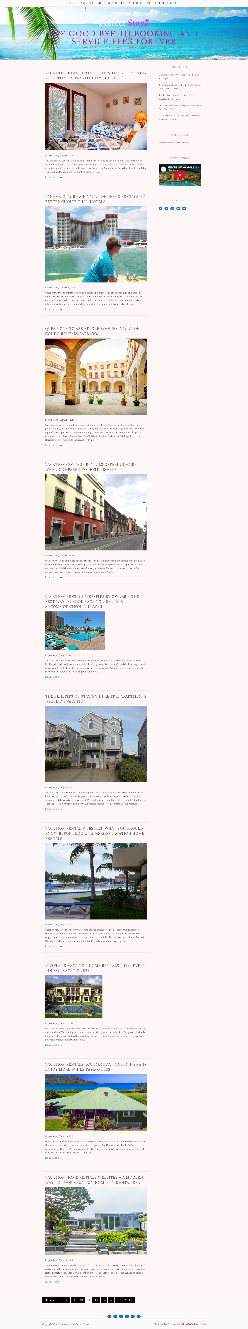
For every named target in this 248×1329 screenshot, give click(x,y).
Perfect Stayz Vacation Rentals (173, 142)
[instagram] (178, 208)
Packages (135, 3)
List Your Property (111, 3)
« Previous (50, 1299)
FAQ (147, 3)
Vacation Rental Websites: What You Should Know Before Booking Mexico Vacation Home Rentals (94, 833)
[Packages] (127, 1316)
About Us (87, 3)
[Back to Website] (139, 1316)
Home (72, 3)
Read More (53, 177)
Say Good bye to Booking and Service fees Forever (124, 37)
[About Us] (115, 1316)
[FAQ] (133, 1316)
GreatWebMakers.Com (194, 1324)
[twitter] (166, 208)
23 (74, 1299)
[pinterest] (184, 208)
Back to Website (166, 3)
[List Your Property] (121, 1316)
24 (81, 1299)
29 (118, 1299)
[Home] (109, 1316)
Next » (128, 1299)
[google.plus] (172, 208)
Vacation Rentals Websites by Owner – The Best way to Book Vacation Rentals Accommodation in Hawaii (92, 601)
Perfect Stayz (51, 155)
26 (96, 1299)
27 (104, 1299)
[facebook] (160, 208)
